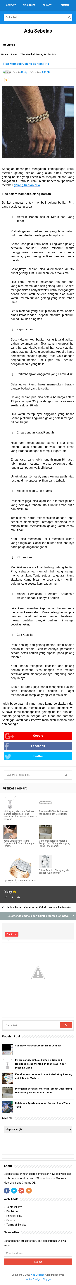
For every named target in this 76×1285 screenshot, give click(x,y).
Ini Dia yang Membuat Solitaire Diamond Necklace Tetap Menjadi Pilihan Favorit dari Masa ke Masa (20, 815)
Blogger (47, 1279)
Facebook (38, 746)
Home (4, 54)
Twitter (38, 756)
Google (38, 735)
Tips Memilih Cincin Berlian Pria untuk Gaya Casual (20, 881)
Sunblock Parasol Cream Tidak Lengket (38, 1045)
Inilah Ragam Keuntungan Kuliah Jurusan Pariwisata (39, 907)
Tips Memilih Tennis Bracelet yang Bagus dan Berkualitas (53, 812)
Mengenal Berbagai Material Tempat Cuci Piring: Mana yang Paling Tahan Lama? (54, 843)
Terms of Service (16, 1224)
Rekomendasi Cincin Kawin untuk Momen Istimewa (38, 915)
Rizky (8, 892)
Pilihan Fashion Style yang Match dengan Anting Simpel (55, 871)
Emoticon (11, 934)
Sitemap (11, 1220)
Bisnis (14, 54)
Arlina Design (33, 1279)
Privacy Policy (14, 1215)
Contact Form (14, 1206)
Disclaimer (12, 1211)
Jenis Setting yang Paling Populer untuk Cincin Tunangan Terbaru (19, 843)
